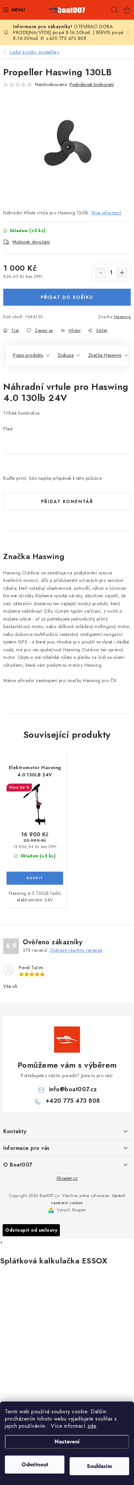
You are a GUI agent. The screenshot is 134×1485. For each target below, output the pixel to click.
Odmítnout (34, 1464)
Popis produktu (28, 355)
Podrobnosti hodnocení (92, 84)
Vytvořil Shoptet (71, 1210)
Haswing (122, 317)
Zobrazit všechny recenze (76, 950)
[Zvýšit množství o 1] (122, 273)
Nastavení (67, 1441)
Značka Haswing (105, 355)
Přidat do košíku (67, 297)
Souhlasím (99, 1466)
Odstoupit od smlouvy (31, 1230)
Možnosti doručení (31, 242)
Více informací (106, 212)
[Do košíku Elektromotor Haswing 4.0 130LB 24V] (35, 878)
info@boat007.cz (73, 1089)
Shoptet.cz (67, 1178)
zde (91, 1426)
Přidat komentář (67, 501)
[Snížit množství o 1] (100, 273)
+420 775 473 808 (73, 1100)
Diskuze (66, 355)
